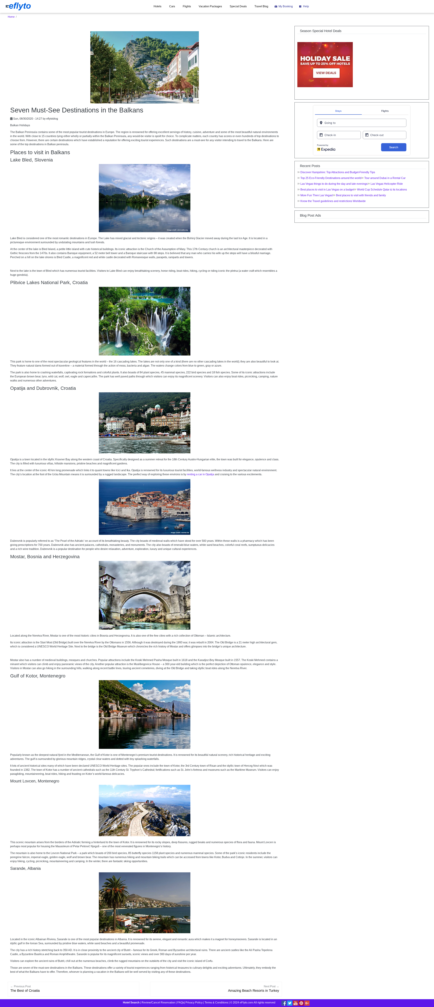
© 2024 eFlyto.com (241, 1002)
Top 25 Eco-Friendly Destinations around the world (330, 178)
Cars (172, 6)
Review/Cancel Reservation (158, 1002)
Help (306, 6)
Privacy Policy (194, 1002)
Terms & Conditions (216, 1002)
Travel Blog (261, 6)
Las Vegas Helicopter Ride (387, 183)
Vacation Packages (210, 6)
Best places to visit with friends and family (361, 195)
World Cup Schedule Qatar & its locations (382, 189)
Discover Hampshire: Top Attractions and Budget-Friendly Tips (337, 172)
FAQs (180, 1002)
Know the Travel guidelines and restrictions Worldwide (333, 201)
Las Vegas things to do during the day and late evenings (334, 183)
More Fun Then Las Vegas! (316, 195)
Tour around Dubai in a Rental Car (385, 178)
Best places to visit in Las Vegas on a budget (327, 189)
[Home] (18, 6)
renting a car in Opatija (200, 474)
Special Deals (238, 6)
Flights (187, 6)
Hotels (157, 6)
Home (11, 16)
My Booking (286, 6)
